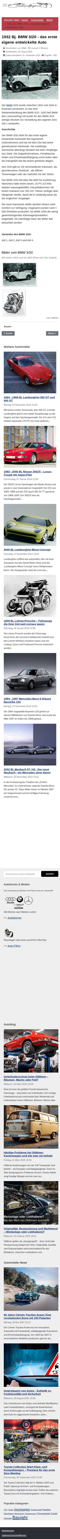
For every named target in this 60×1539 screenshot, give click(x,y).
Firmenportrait (43, 1513)
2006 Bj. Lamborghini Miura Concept (27, 549)
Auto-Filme (14, 945)
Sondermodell (36, 1510)
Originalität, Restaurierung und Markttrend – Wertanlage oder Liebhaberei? (31, 1230)
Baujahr (7, 326)
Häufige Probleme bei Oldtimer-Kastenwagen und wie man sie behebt (28, 1154)
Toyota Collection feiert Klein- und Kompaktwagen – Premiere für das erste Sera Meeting (29, 1470)
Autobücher (14, 917)
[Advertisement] (30, 835)
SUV (6, 1510)
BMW (9, 105)
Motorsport (19, 1513)
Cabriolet (8, 1518)
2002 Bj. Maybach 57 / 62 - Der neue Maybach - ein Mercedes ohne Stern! (27, 771)
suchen (50, 874)
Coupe (54, 1513)
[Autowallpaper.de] (30, 5)
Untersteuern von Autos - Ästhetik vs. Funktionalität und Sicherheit (28, 1392)
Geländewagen (31, 1514)
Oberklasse (9, 1513)
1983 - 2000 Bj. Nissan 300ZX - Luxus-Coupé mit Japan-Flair (28, 473)
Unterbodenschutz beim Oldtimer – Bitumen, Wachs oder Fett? (26, 1078)
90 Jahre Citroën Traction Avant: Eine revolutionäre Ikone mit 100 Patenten (27, 1316)
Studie (10, 1510)
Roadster (46, 1510)
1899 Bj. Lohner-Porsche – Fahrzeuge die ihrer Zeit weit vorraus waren (28, 622)
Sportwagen (22, 1509)
